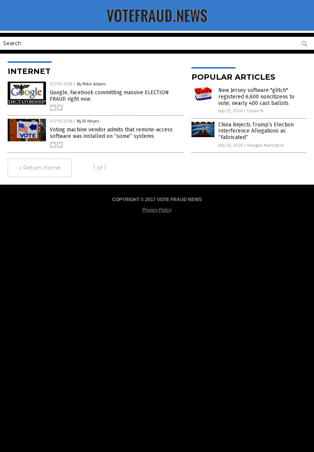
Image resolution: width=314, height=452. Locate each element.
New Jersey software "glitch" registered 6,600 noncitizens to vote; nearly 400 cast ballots (256, 96)
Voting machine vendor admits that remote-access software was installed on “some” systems (111, 132)
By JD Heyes (88, 121)
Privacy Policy (157, 210)
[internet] (157, 25)
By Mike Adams (91, 84)
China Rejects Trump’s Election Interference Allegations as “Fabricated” (256, 131)
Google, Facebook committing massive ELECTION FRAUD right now (109, 95)
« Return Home (40, 167)
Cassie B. (255, 110)
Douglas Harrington (265, 145)
